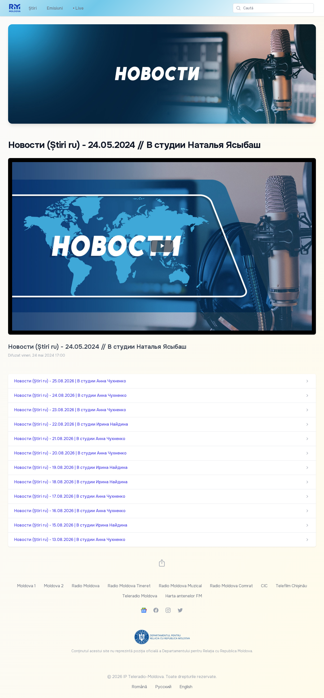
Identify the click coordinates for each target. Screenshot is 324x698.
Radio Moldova (85, 585)
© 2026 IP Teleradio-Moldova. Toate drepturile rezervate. (162, 676)
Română (139, 686)
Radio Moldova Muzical (180, 585)
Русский (163, 686)
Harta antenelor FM (183, 596)
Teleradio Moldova (139, 596)
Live (78, 8)
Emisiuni (55, 8)
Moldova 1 (26, 585)
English (185, 686)
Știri (33, 8)
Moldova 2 (54, 585)
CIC (264, 585)
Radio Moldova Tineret (129, 585)
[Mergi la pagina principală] (15, 8)
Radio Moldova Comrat (231, 585)
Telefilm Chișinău (291, 585)
